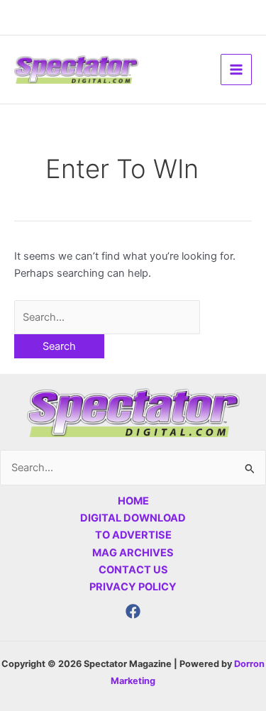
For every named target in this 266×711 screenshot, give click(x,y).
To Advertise (133, 535)
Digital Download (133, 518)
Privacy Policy (133, 586)
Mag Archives (133, 552)
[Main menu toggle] (236, 69)
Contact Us (133, 569)
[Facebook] (133, 611)
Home (133, 501)
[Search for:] (107, 317)
